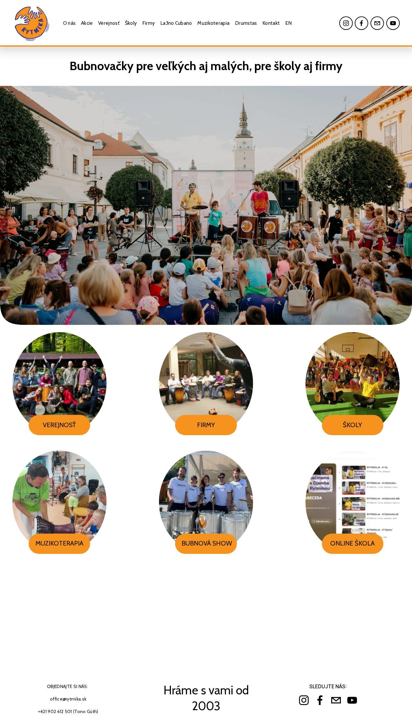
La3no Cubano (176, 23)
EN (288, 23)
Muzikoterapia (213, 23)
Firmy (148, 23)
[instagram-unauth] (346, 23)
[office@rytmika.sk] (377, 23)
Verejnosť (108, 23)
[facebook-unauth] (361, 23)
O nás (69, 23)
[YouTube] (393, 23)
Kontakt (271, 23)
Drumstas (246, 23)
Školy (131, 23)
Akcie (87, 23)
